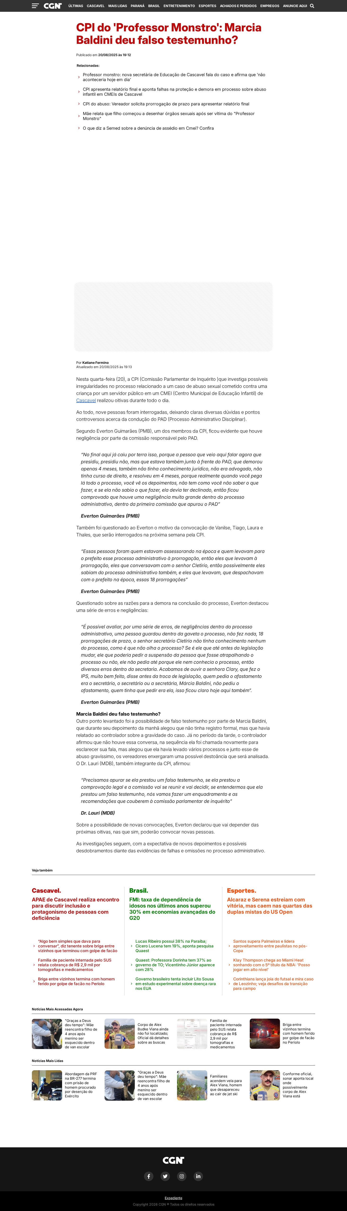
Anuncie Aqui (295, 6)
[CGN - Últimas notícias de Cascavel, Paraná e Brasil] (53, 6)
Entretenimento (179, 6)
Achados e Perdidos (238, 6)
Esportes (207, 6)
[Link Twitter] (165, 1180)
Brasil (154, 6)
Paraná (137, 6)
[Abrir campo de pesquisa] (312, 5)
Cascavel (96, 6)
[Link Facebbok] (148, 1180)
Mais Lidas (117, 6)
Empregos (269, 6)
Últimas (75, 6)
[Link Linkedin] (198, 1180)
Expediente (173, 1198)
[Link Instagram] (181, 1180)
